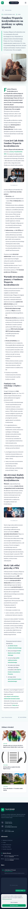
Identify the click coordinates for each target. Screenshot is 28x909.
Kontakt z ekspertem (7, 849)
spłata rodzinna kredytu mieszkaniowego (13, 660)
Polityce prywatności (7, 899)
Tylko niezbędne (14, 902)
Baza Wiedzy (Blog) (7, 846)
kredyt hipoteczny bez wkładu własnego (14, 653)
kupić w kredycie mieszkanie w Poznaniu (14, 672)
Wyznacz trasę (19, 890)
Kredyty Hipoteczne (7, 844)
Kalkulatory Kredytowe (7, 840)
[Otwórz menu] (25, 2)
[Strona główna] (2, 2)
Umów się (14, 705)
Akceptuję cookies (14, 905)
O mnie (4, 842)
